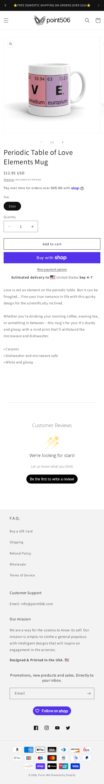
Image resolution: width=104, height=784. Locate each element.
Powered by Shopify (63, 775)
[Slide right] (62, 142)
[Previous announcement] (5, 5)
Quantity (10, 217)
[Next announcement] (98, 5)
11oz (12, 206)
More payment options (52, 269)
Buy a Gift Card (21, 531)
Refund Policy (20, 553)
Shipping (9, 179)
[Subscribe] (88, 693)
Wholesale (18, 564)
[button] (6, 20)
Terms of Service (22, 575)
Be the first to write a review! (52, 479)
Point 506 (44, 775)
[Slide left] (41, 142)
